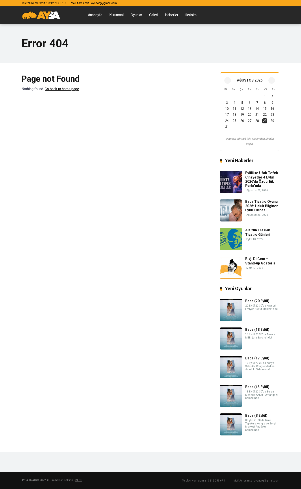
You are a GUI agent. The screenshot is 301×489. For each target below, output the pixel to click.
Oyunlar (136, 15)
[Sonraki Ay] (271, 80)
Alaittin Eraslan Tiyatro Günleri (257, 232)
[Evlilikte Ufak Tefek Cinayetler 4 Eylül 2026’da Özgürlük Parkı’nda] (231, 192)
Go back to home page (62, 89)
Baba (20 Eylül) (257, 301)
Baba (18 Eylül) (257, 329)
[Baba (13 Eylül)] (231, 405)
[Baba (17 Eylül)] (231, 377)
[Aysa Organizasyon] (41, 13)
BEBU (78, 480)
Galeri (153, 15)
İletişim (191, 15)
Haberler (171, 15)
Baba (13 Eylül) (257, 387)
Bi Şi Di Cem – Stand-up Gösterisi (260, 261)
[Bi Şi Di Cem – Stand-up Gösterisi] (231, 277)
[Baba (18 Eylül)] (231, 348)
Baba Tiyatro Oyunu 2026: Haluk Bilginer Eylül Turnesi (261, 205)
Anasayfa (95, 15)
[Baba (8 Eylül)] (231, 434)
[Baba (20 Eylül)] (231, 320)
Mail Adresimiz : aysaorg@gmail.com (94, 3)
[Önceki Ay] (227, 80)
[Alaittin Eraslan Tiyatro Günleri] (231, 249)
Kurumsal (116, 15)
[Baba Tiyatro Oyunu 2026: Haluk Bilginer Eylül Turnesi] (231, 220)
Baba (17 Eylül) (257, 358)
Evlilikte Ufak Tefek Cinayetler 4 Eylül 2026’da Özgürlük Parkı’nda (261, 179)
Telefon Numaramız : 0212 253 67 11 (44, 3)
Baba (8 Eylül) (256, 415)
